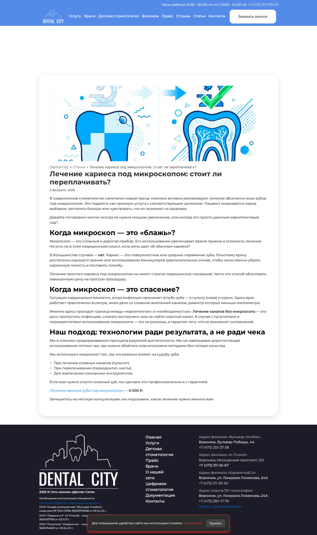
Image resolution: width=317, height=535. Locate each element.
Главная (154, 437)
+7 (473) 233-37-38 (214, 447)
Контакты (217, 16)
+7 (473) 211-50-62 (213, 483)
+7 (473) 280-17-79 (214, 501)
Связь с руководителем (220, 506)
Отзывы (183, 16)
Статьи (200, 16)
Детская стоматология (118, 16)
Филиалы (150, 16)
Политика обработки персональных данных (69, 503)
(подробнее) (193, 523)
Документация (160, 495)
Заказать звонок (252, 16)
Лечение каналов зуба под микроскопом (87, 390)
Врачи (90, 16)
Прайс (167, 16)
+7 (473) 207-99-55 (263, 5)
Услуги (75, 16)
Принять (215, 523)
